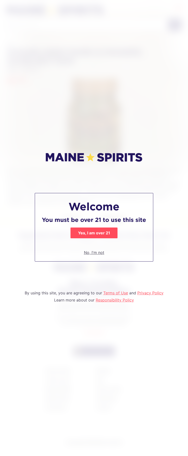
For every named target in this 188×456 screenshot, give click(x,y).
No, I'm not (94, 252)
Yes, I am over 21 (94, 232)
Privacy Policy (150, 292)
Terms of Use (115, 292)
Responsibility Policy (115, 300)
